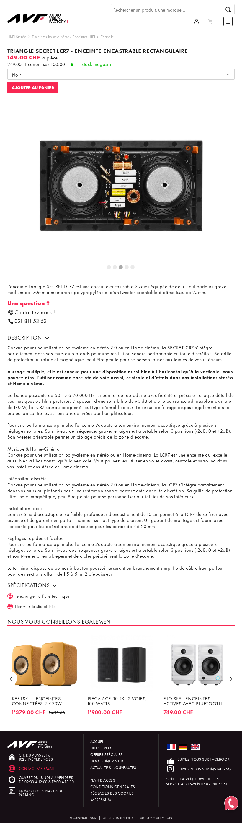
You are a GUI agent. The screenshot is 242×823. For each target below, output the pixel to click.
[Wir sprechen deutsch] (183, 747)
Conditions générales (112, 786)
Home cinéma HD (106, 761)
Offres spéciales (106, 754)
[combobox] (121, 74)
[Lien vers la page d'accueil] (39, 14)
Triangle (107, 36)
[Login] (196, 20)
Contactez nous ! (34, 312)
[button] (11, 678)
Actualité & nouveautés (113, 767)
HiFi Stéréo (100, 748)
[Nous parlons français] (171, 747)
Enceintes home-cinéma (50, 36)
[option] (121, 188)
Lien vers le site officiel (35, 606)
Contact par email (36, 768)
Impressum (100, 799)
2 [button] (115, 267)
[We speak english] (195, 747)
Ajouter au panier (33, 87)
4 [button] (127, 267)
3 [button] (121, 267)
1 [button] (109, 267)
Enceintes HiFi (83, 36)
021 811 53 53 (30, 321)
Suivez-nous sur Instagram (204, 769)
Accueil (97, 741)
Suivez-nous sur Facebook (203, 759)
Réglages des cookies (112, 793)
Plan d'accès (102, 780)
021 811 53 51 (216, 783)
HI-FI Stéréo (16, 36)
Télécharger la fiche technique (42, 596)
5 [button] (132, 267)
